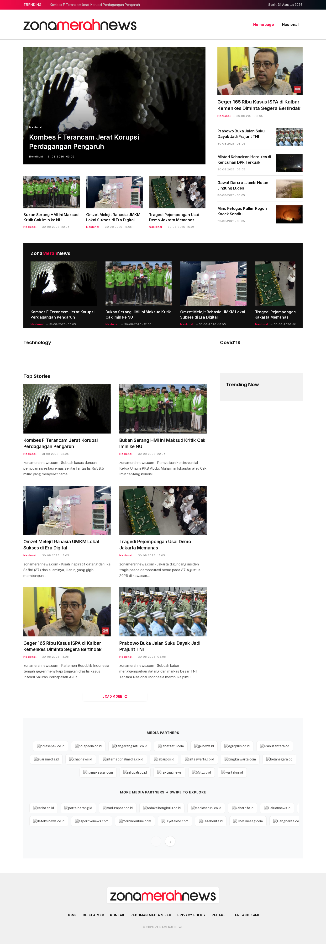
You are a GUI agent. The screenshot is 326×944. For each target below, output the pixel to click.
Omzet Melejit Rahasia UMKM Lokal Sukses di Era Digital (113, 217)
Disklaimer (93, 915)
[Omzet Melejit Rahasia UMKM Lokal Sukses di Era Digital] (114, 192)
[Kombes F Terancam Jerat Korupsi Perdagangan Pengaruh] (114, 105)
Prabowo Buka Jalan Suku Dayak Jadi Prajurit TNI (240, 134)
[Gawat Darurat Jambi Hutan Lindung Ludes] (289, 188)
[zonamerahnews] (80, 24)
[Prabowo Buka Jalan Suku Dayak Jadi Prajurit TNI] (289, 137)
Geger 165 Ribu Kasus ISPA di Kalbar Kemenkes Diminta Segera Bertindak (258, 105)
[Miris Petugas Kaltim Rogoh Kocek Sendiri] (289, 214)
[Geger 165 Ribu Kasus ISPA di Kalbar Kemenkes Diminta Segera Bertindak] (260, 71)
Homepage (263, 24)
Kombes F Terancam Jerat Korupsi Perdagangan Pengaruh (95, 5)
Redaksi (219, 915)
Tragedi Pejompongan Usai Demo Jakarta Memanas (174, 217)
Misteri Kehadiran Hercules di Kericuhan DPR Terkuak (244, 159)
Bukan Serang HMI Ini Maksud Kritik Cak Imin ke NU (51, 217)
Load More (113, 696)
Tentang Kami (246, 915)
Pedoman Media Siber (151, 915)
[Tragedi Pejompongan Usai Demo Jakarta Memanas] (177, 192)
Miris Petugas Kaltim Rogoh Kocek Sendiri (242, 211)
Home (72, 915)
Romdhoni (36, 156)
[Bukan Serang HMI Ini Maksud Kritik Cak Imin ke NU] (51, 192)
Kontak (117, 915)
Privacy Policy (191, 915)
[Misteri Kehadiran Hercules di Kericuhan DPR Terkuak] (289, 163)
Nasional (290, 24)
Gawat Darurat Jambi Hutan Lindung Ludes (242, 185)
